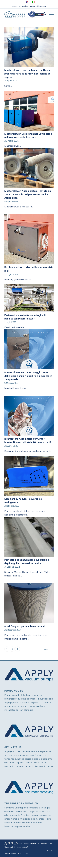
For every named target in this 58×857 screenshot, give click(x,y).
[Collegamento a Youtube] (51, 851)
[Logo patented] (24, 14)
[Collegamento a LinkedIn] (47, 851)
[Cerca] (43, 14)
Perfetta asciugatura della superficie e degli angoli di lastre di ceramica (26, 561)
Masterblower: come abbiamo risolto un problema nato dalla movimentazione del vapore (27, 73)
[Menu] (50, 14)
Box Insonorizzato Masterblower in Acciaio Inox (28, 269)
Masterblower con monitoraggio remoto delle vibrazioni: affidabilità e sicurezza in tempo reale (28, 375)
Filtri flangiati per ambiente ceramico (25, 626)
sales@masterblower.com (36, 6)
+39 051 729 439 (18, 6)
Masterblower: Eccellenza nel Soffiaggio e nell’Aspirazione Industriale (28, 135)
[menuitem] (43, 14)
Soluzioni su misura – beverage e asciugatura (23, 500)
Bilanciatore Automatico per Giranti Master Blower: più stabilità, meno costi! (27, 440)
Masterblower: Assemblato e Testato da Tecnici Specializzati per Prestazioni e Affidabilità (27, 194)
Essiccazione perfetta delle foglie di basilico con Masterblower (25, 317)
